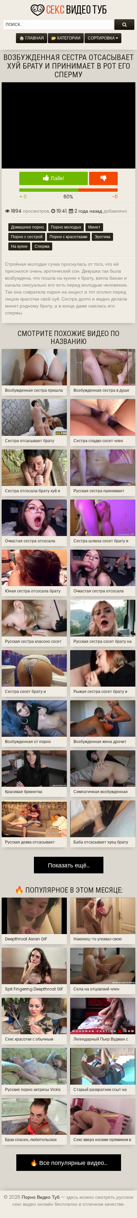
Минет (94, 227)
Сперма (42, 246)
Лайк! (56, 178)
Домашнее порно (27, 227)
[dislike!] (103, 178)
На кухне (19, 246)
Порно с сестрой (27, 236)
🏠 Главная (31, 38)
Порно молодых (66, 227)
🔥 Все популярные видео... (68, 1163)
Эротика (102, 236)
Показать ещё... (68, 865)
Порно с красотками (68, 236)
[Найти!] (124, 24)
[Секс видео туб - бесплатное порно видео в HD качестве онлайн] (68, 8)
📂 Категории (65, 38)
